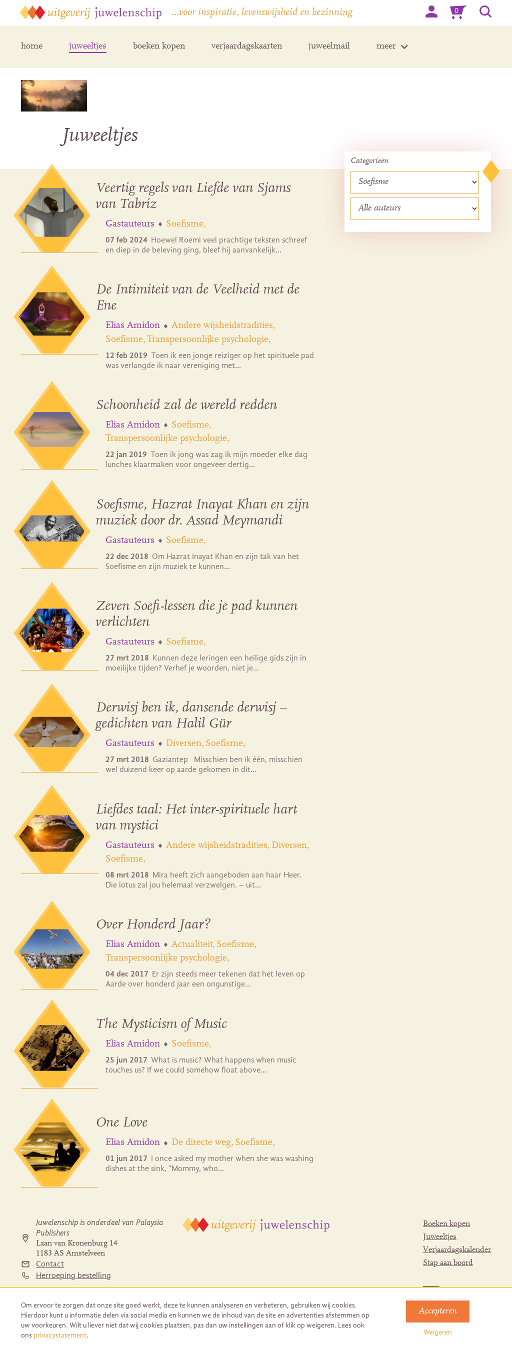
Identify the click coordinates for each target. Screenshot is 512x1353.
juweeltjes (87, 46)
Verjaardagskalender (457, 1250)
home (31, 46)
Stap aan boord (448, 1263)
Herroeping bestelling (73, 1275)
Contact (50, 1264)
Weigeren (438, 1332)
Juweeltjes (439, 1237)
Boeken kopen (446, 1224)
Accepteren (437, 1311)
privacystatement (60, 1335)
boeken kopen (159, 46)
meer (386, 46)
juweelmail (329, 46)
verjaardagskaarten (247, 46)
